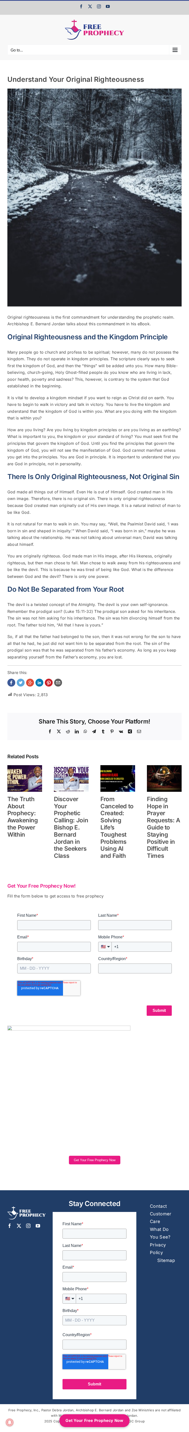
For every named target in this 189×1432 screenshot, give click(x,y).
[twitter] (19, 1226)
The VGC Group (132, 1421)
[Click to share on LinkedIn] (39, 683)
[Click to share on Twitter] (21, 683)
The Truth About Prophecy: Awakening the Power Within (22, 816)
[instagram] (28, 1226)
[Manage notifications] (10, 1422)
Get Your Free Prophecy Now (94, 1160)
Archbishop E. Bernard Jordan (36, 323)
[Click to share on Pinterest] (49, 683)
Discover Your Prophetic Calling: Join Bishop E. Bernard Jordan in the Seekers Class (71, 827)
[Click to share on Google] (30, 683)
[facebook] (9, 1226)
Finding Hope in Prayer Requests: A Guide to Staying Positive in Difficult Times (163, 827)
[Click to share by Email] (58, 683)
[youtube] (38, 1226)
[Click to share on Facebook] (11, 683)
